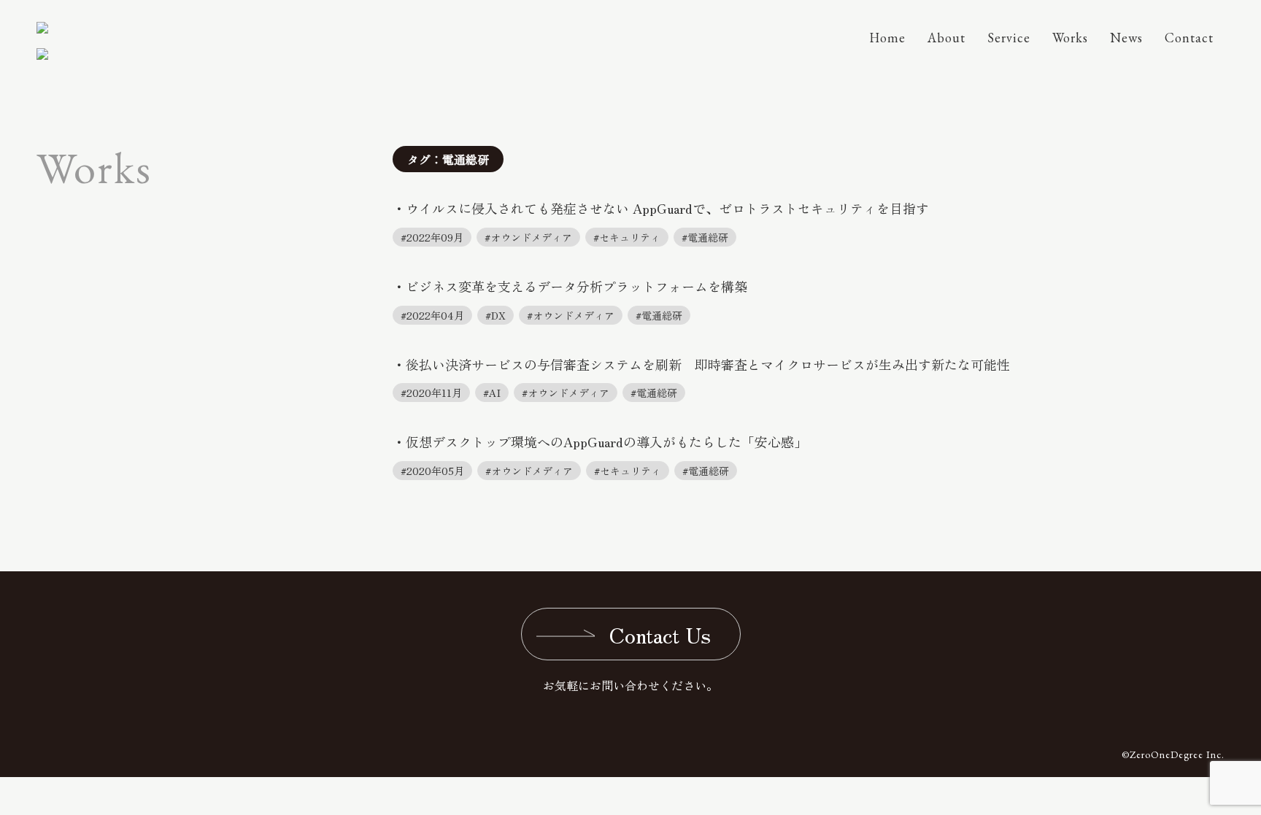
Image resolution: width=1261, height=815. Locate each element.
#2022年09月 (432, 237)
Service (1008, 37)
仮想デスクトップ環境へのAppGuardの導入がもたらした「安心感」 (606, 441)
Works (1070, 37)
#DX (495, 315)
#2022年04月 (432, 315)
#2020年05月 (432, 470)
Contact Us (660, 634)
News (1126, 37)
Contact (1189, 37)
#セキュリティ (626, 237)
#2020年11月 (431, 392)
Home (887, 37)
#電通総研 (705, 237)
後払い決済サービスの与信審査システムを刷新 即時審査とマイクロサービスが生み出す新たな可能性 (708, 364)
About (946, 37)
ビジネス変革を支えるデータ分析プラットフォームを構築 (576, 286)
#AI (492, 392)
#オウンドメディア (528, 237)
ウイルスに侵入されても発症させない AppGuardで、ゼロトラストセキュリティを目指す (667, 207)
